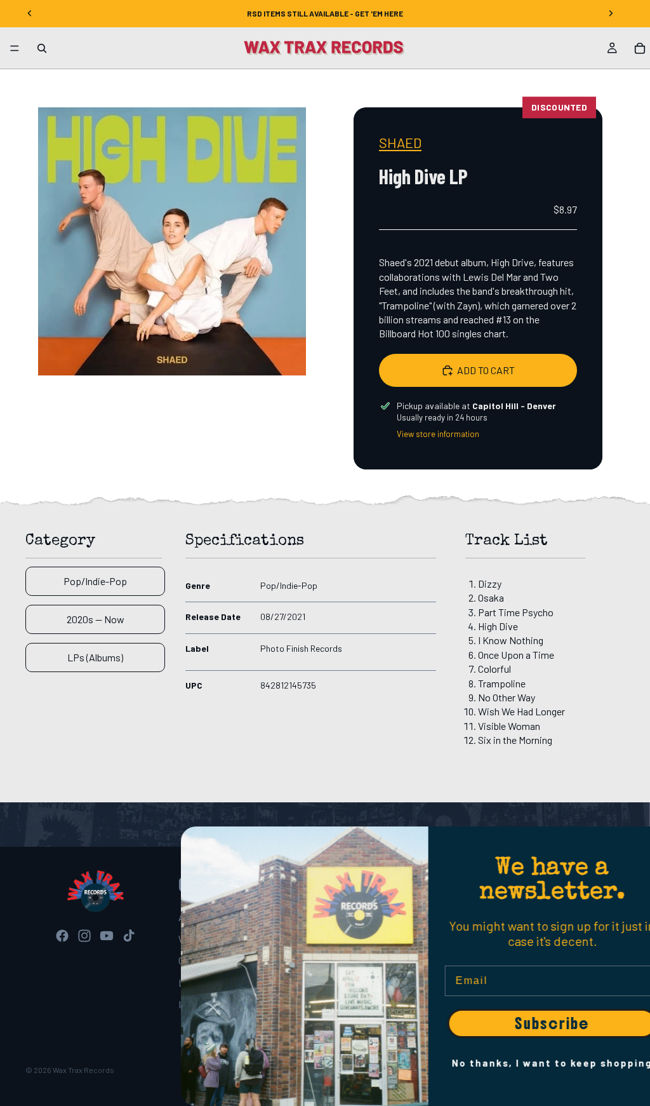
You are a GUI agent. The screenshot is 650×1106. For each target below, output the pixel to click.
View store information (438, 434)
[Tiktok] (128, 935)
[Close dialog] (634, 842)
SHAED (400, 142)
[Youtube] (106, 935)
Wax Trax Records (83, 1069)
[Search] (42, 48)
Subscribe (526, 1023)
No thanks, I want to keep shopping (526, 1063)
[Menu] (14, 48)
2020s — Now (95, 619)
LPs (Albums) (95, 657)
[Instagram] (84, 935)
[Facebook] (62, 935)
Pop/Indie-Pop (95, 581)
